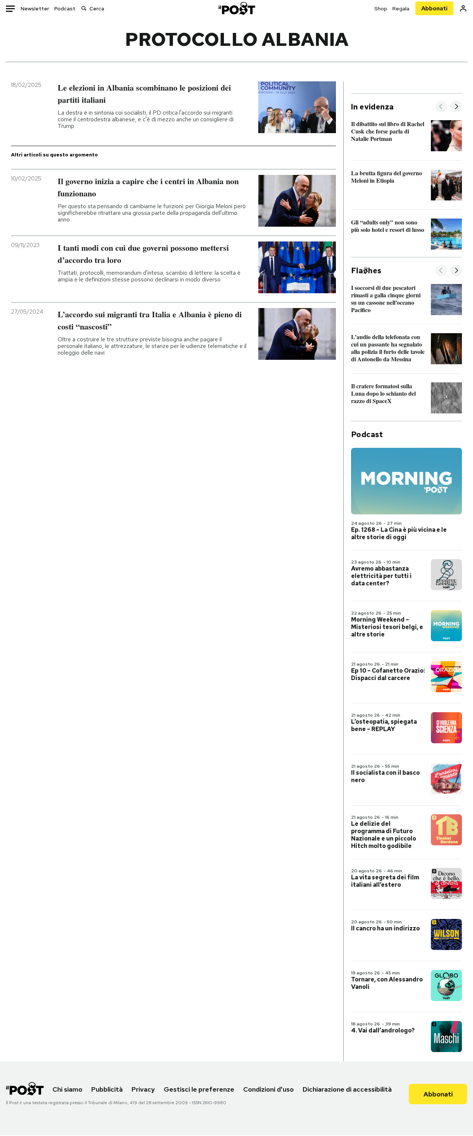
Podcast (64, 8)
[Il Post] (236, 8)
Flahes (366, 270)
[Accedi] (463, 8)
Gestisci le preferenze (199, 1089)
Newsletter (35, 8)
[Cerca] (83, 8)
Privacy (143, 1089)
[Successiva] (456, 107)
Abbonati (434, 8)
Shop (380, 8)
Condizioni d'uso (268, 1089)
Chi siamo (67, 1089)
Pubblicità (107, 1089)
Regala (400, 8)
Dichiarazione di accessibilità (347, 1089)
